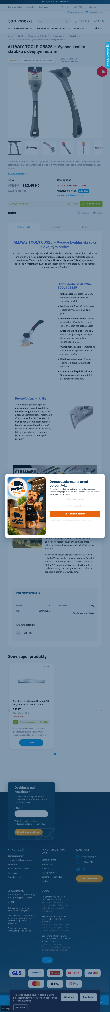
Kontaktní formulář (89, 879)
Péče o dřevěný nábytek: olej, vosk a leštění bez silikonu (54, 919)
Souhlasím (88, 997)
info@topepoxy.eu (89, 857)
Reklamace (43, 7)
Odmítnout (69, 997)
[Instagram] (83, 869)
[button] (55, 754)
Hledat (67, 21)
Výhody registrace (49, 873)
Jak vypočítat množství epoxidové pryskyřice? (20, 909)
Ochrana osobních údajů (52, 877)
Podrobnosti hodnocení (44, 60)
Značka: (70, 62)
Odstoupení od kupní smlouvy (20, 860)
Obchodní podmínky (16, 856)
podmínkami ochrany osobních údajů (29, 824)
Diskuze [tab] (85, 227)
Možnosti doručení (70, 195)
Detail (31, 742)
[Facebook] (78, 869)
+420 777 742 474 (89, 862)
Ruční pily (27, 633)
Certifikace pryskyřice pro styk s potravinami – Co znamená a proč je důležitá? (21, 919)
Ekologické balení (15, 877)
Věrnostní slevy (14, 873)
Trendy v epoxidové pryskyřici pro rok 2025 (20, 929)
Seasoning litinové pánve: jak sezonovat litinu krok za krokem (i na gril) (56, 938)
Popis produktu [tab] (23, 227)
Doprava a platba (15, 7)
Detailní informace (16, 174)
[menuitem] (20, 29)
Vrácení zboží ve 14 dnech (18, 869)
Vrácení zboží (30, 7)
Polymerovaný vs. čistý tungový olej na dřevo (54, 898)
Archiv (47, 960)
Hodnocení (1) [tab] (56, 227)
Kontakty (46, 881)
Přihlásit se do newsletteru (28, 832)
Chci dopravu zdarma (75, 514)
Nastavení (20, 1007)
